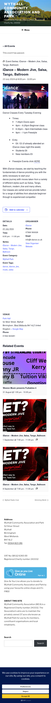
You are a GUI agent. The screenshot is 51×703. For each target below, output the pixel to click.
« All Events (9, 46)
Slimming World (41, 500)
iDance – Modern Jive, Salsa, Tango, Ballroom (12, 248)
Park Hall (6, 318)
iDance (29, 225)
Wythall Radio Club (11, 500)
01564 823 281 (15, 543)
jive (17, 266)
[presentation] (24, 368)
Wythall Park (8, 259)
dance (5, 266)
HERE (37, 161)
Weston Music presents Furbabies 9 (19, 388)
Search (7, 637)
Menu (27, 30)
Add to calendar (16, 209)
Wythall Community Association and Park (22, 10)
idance (12, 266)
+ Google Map (17, 329)
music (5, 269)
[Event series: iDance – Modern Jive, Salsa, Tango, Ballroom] (37, 439)
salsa (11, 269)
